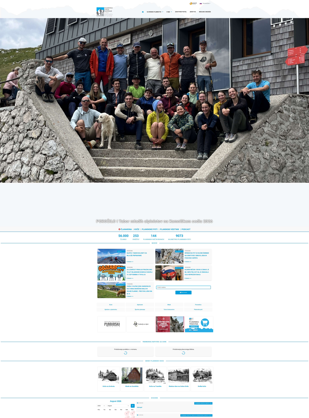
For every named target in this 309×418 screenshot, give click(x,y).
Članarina (126, 229)
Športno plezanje (140, 309)
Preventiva (198, 304)
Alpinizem (140, 304)
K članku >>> (130, 261)
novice (154, 243)
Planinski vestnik (169, 229)
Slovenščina (205, 3)
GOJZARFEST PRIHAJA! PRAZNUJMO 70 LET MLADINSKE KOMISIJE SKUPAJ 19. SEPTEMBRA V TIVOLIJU (139, 272)
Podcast (186, 229)
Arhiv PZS (193, 12)
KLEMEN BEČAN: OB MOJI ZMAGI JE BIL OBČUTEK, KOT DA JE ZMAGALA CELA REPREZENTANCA (197, 272)
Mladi (169, 304)
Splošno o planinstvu (111, 309)
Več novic (184, 292)
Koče (136, 229)
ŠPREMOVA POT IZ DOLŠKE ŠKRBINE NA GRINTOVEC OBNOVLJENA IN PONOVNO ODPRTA (197, 255)
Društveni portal (181, 12)
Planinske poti (149, 229)
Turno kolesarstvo (169, 309)
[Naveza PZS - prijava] (193, 3)
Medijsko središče (205, 12)
